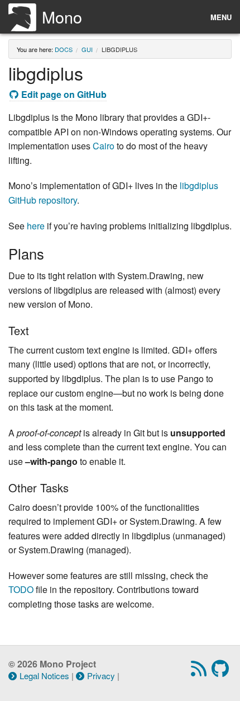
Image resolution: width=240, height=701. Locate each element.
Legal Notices (44, 675)
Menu (221, 17)
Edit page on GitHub (64, 94)
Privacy (101, 675)
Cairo (103, 145)
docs (64, 49)
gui (87, 49)
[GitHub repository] (222, 671)
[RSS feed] (200, 671)
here (36, 225)
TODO (20, 589)
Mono (62, 16)
